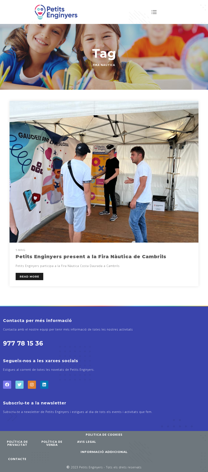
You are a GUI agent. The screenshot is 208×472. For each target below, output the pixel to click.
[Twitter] (19, 385)
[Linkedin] (44, 385)
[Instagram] (32, 385)
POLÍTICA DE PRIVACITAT (17, 443)
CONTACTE (17, 459)
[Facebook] (7, 385)
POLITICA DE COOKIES (104, 434)
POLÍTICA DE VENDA (51, 443)
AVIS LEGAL (86, 442)
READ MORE (29, 276)
